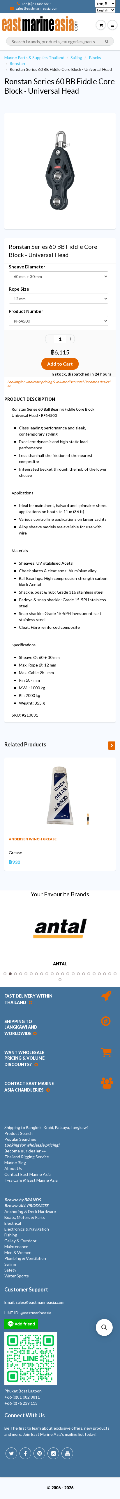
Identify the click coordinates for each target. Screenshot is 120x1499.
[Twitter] (11, 1453)
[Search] (107, 41)
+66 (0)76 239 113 (21, 1403)
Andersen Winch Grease (33, 839)
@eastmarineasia (35, 1312)
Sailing (76, 57)
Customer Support (26, 1289)
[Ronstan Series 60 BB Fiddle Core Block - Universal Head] (60, 170)
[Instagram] (53, 1453)
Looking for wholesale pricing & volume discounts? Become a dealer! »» (58, 384)
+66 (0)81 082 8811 (36, 3)
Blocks (95, 57)
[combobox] (60, 41)
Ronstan (17, 63)
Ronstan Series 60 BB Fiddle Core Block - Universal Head (59, 86)
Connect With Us (24, 1415)
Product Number (26, 311)
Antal (60, 964)
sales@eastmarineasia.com (37, 8)
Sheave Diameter (27, 266)
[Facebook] (25, 1453)
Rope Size (19, 289)
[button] (104, 1327)
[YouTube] (67, 1453)
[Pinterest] (39, 1453)
